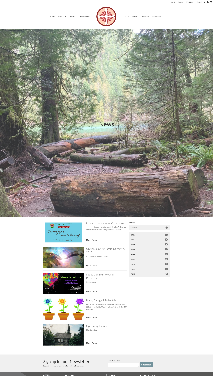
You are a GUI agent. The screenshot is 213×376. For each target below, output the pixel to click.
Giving (135, 17)
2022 (149, 254)
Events (61, 17)
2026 (149, 235)
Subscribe (146, 364)
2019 (149, 269)
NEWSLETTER (200, 2)
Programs (85, 17)
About (126, 17)
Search (173, 2)
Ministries (149, 228)
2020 (149, 264)
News (72, 17)
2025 (149, 240)
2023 (149, 249)
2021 (149, 259)
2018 (149, 274)
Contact (180, 2)
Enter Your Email (114, 360)
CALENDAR (189, 2)
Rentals (145, 17)
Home (52, 17)
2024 (149, 244)
